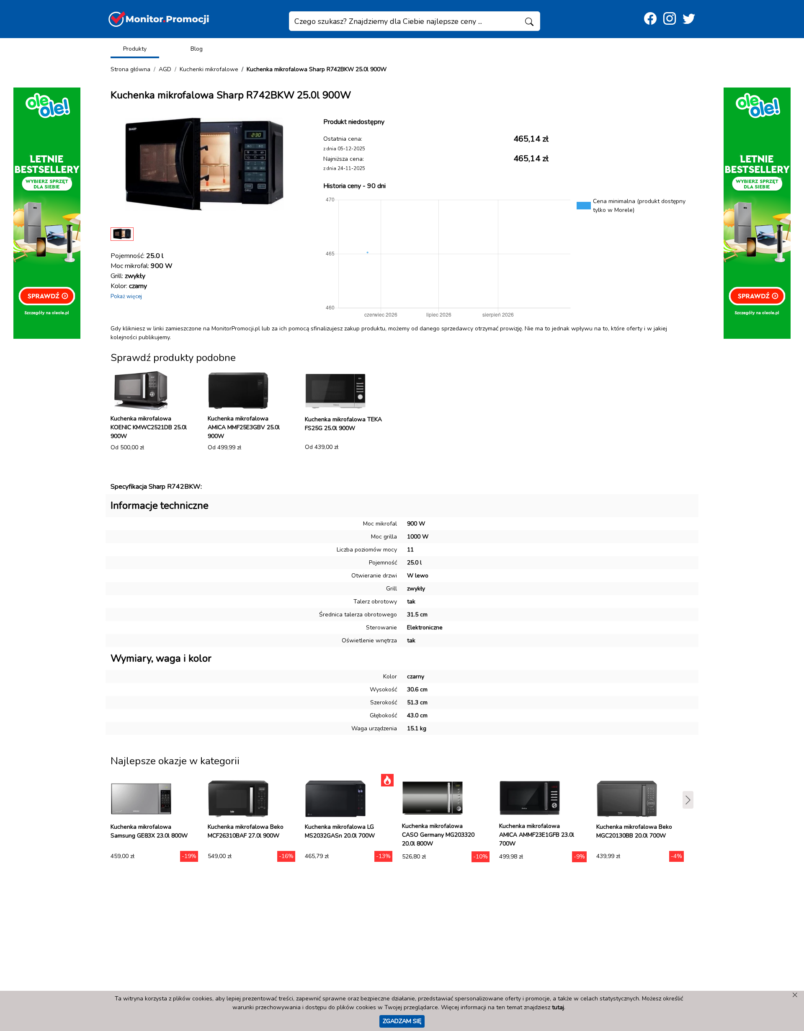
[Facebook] (650, 19)
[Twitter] (688, 19)
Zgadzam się (402, 1021)
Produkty (135, 49)
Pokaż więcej (126, 296)
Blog (197, 49)
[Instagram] (669, 19)
